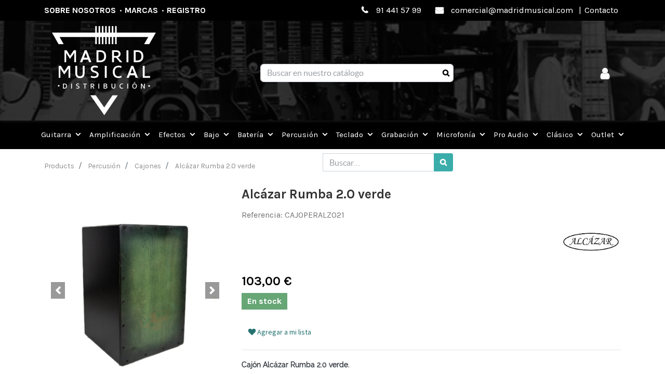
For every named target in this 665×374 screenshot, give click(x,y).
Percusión (104, 166)
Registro (186, 10)
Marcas (141, 10)
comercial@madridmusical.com (512, 10)
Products (59, 166)
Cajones (148, 166)
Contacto (601, 10)
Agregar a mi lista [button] (283, 332)
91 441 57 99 (398, 10)
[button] (58, 290)
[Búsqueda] (446, 73)
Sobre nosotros (80, 10)
